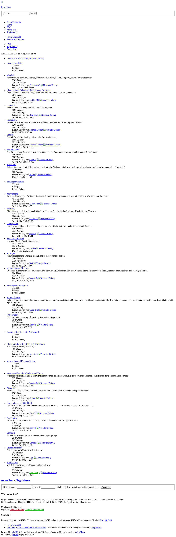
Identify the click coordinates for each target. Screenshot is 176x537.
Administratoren (17, 509)
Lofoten (10, 135)
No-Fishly (33, 354)
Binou (32, 174)
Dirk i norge (34, 472)
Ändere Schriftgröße (15, 39)
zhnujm (32, 398)
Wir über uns (12, 462)
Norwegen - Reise (14, 63)
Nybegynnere (12, 315)
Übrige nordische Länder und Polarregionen (26, 344)
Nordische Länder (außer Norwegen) (23, 332)
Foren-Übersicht (14, 37)
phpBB (15, 532)
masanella (33, 218)
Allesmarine (34, 204)
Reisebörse (11, 164)
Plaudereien (12, 418)
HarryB (32, 325)
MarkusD (33, 278)
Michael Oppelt (36, 130)
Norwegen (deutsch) (15, 181)
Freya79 (33, 413)
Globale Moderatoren (34, 509)
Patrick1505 (106, 520)
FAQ (9, 44)
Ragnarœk (33, 115)
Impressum (96, 527)
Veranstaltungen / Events (17, 268)
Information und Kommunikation (21, 361)
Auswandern (12, 194)
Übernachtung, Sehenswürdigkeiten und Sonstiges (28, 90)
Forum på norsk (13, 297)
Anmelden (11, 49)
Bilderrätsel (11, 388)
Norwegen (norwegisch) (17, 285)
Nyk (31, 263)
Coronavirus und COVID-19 (19, 403)
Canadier (33, 443)
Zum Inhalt (6, 7)
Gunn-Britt (34, 310)
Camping (11, 105)
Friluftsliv (11, 208)
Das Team (11, 527)
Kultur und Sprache (15, 238)
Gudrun (32, 159)
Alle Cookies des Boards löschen (31, 527)
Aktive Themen (37, 58)
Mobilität (10, 75)
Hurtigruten (12, 120)
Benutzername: (9, 487)
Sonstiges (11, 253)
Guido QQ (34, 100)
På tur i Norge (13, 149)
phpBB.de (80, 532)
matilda (32, 248)
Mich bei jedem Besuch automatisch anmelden (77, 487)
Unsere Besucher (14, 448)
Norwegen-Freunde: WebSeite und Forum (25, 373)
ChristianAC (34, 85)
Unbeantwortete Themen (17, 58)
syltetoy (32, 233)
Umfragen (11, 433)
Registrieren (12, 46)
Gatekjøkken (12, 223)
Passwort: (36, 487)
